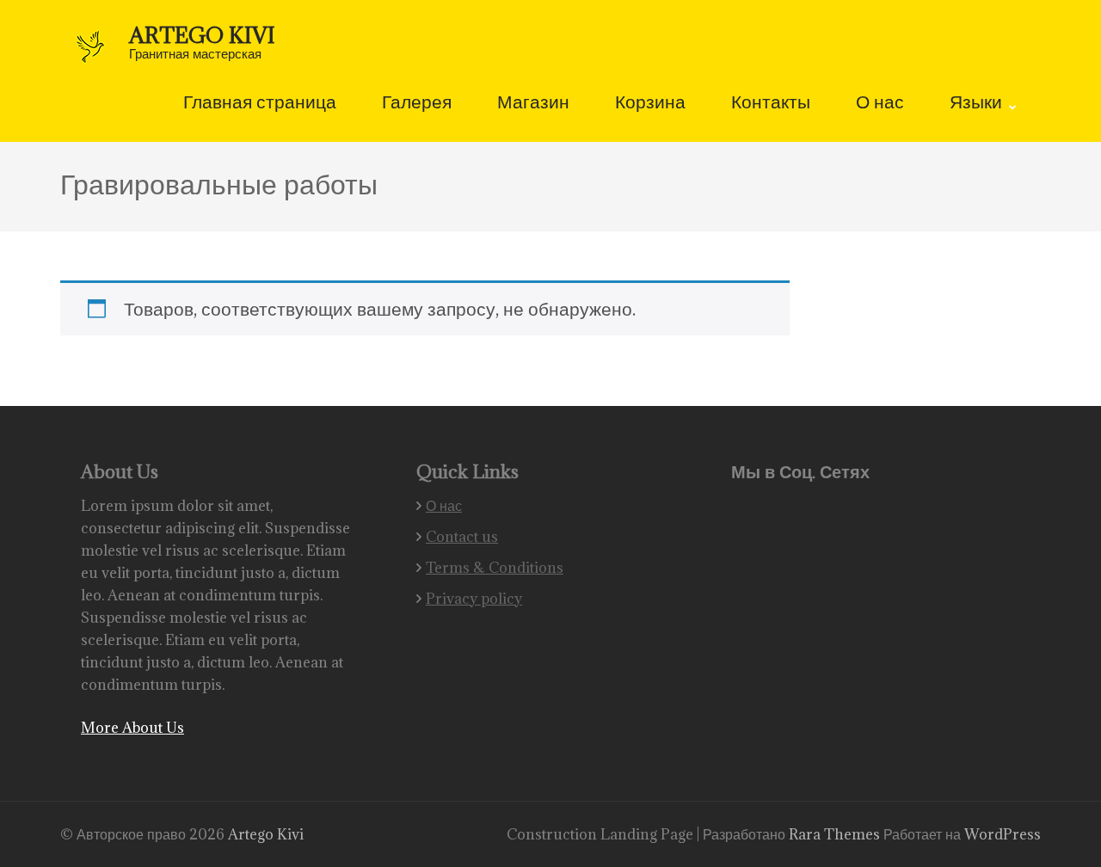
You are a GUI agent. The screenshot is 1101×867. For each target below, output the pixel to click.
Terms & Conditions (494, 567)
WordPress (1002, 834)
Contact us (462, 536)
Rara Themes (836, 834)
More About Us (132, 727)
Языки (976, 104)
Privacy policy (474, 598)
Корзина (650, 104)
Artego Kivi (202, 35)
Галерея (417, 104)
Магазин (533, 104)
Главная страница (259, 104)
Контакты (770, 104)
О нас (880, 104)
